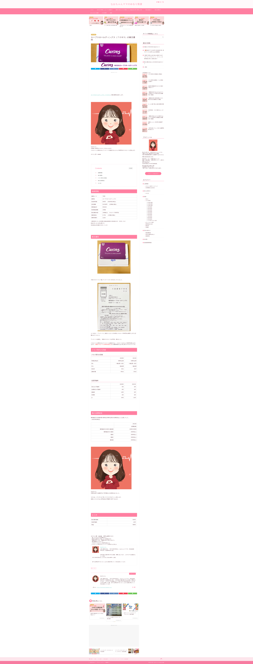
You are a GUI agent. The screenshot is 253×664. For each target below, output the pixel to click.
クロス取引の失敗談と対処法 (155, 74)
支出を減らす (148, 9)
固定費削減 (148, 232)
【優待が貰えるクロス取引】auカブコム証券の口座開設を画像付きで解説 (155, 117)
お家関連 (146, 183)
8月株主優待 (94, 34)
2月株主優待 (149, 208)
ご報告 (145, 67)
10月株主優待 (150, 202)
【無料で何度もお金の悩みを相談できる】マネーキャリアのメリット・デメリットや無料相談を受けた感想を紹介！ (153, 57)
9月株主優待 (149, 219)
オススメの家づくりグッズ (152, 186)
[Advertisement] (114, 83)
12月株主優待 (150, 205)
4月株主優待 (149, 211)
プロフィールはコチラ (153, 173)
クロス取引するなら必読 (152, 220)
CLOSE (130, 168)
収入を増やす (158, 9)
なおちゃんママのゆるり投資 (126, 4)
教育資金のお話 (149, 224)
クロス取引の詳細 (102, 178)
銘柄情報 (100, 172)
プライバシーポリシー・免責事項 (103, 662)
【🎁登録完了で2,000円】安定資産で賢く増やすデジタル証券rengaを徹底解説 (154, 51)
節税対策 (148, 236)
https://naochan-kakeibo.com (104, 587)
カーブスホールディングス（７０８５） (101, 94)
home (92, 9)
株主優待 (100, 175)
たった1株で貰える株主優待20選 (156, 104)
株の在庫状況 (101, 180)
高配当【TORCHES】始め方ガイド (152, 46)
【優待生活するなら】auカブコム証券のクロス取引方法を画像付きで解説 (155, 93)
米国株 (147, 227)
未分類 (145, 239)
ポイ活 (147, 193)
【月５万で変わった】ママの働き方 (104, 9)
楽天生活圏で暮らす (150, 234)
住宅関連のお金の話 (150, 187)
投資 (111, 12)
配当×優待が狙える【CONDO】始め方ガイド (153, 63)
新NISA (147, 225)
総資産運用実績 (148, 242)
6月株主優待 (149, 214)
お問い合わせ (92, 662)
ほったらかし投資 (94, 12)
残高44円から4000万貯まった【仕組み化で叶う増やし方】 (129, 9)
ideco (147, 198)
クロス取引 (104, 12)
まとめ (99, 183)
